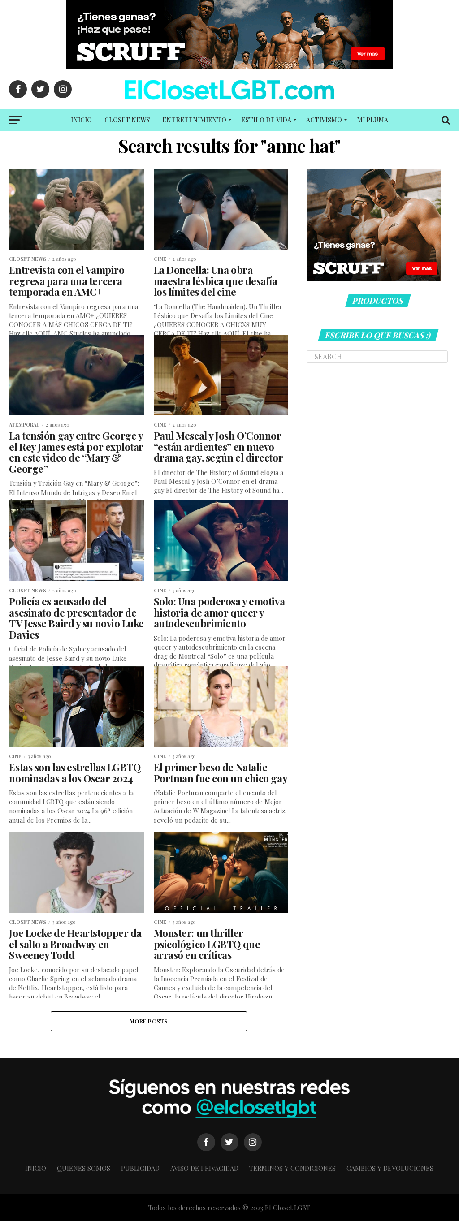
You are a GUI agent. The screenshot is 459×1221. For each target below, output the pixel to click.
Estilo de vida (266, 120)
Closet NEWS (127, 120)
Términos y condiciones (292, 1168)
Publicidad (140, 1168)
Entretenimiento (194, 120)
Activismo (324, 120)
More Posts (149, 1021)
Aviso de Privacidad (204, 1168)
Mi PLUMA (372, 120)
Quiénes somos (83, 1168)
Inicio (81, 120)
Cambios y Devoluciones (389, 1168)
